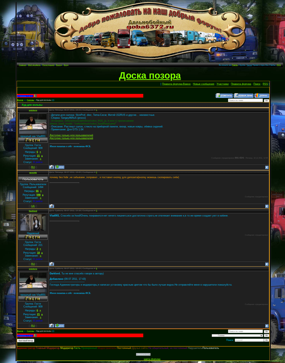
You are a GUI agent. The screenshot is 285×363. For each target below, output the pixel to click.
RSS (279, 65)
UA (33, 206)
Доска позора (150, 75)
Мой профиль (34, 65)
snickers (33, 110)
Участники (223, 83)
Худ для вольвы (43, 100)
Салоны (30, 100)
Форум (20, 100)
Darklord (33, 211)
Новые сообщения (203, 83)
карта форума (152, 359)
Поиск (256, 83)
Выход (59, 65)
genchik (33, 173)
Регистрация (48, 65)
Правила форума (241, 83)
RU (33, 167)
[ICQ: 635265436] (59, 167)
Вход (66, 65)
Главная (22, 65)
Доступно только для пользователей (71, 135)
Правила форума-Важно (176, 83)
